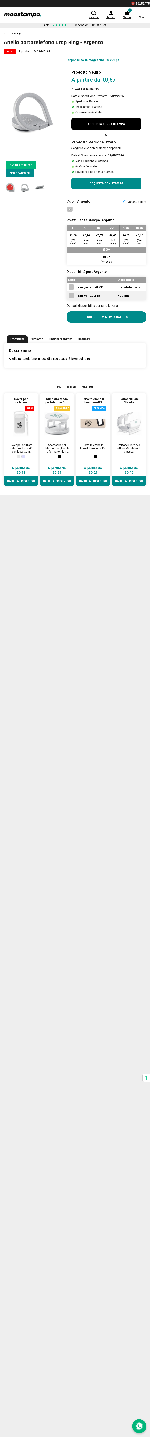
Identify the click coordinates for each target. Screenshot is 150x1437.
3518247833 (129, 3)
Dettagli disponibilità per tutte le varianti (94, 306)
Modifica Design (20, 173)
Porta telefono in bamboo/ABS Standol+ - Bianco (93, 402)
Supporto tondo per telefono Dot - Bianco (57, 402)
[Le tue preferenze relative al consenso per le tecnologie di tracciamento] (146, 1078)
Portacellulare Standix (129, 400)
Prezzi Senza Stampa (85, 88)
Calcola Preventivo (21, 481)
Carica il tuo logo (21, 165)
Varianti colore (136, 202)
